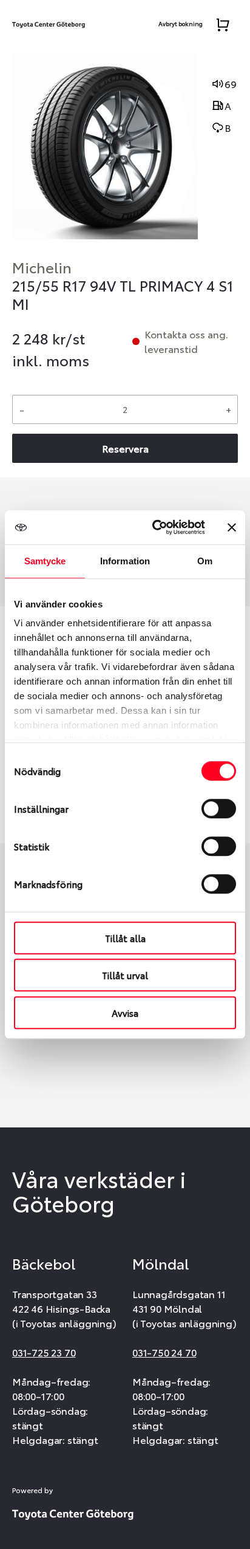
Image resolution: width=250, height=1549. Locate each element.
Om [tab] (204, 561)
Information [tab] (125, 561)
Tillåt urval (125, 975)
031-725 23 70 (43, 1352)
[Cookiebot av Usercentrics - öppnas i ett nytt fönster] (154, 527)
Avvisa (125, 1012)
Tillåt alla (125, 938)
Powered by (32, 1490)
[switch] (218, 808)
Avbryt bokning (180, 23)
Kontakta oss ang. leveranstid (186, 341)
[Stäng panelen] (232, 527)
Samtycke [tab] (45, 561)
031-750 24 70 (164, 1352)
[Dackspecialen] (48, 22)
